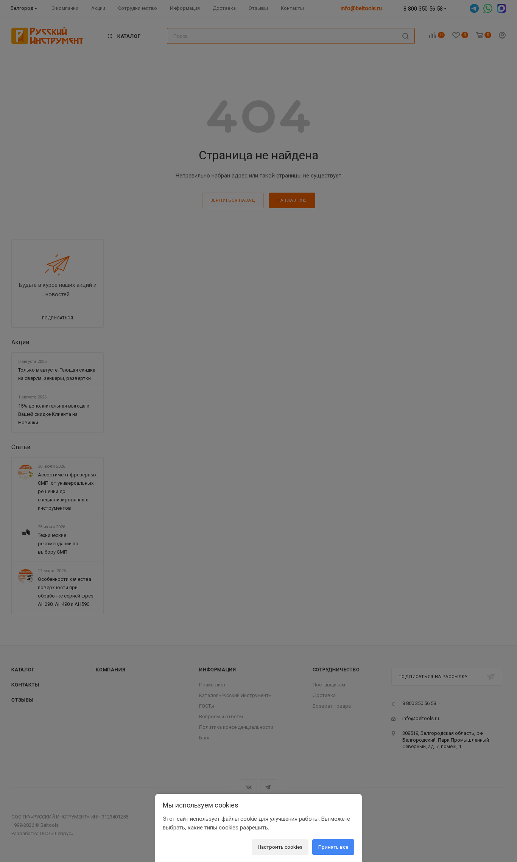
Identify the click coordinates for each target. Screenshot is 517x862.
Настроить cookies (280, 847)
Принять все (333, 847)
